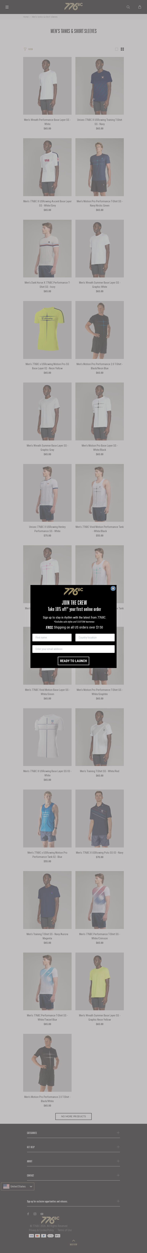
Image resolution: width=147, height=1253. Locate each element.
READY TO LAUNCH (73, 661)
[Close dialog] (113, 588)
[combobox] (94, 637)
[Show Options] (111, 637)
